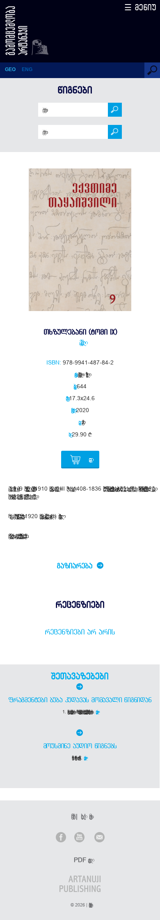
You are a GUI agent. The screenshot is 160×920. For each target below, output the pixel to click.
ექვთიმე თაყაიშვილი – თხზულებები (82, 374)
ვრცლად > (97, 712)
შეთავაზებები (79, 676)
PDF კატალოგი (81, 859)
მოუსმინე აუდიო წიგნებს (80, 745)
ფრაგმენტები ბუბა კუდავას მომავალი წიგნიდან (79, 699)
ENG (27, 69)
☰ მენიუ (140, 7)
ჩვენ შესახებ (72, 816)
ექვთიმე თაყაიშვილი (80, 342)
